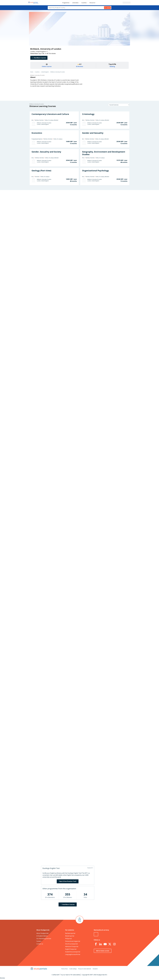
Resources (92, 2)
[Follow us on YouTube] (105, 944)
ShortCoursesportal (71, 944)
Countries (84, 2)
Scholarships (55, 208)
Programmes (65, 2)
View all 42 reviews (71, 762)
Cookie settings (73, 969)
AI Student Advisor (42, 936)
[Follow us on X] (110, 944)
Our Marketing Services (43, 938)
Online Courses (47, 66)
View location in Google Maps (77, 731)
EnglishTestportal (70, 949)
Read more (67, 596)
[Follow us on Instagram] (114, 944)
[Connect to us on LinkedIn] (100, 944)
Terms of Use (64, 969)
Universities (75, 2)
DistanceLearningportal (72, 941)
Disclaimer (95, 969)
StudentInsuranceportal (72, 952)
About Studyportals (42, 933)
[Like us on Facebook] (96, 944)
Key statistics (55, 200)
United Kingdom (45, 72)
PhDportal (68, 938)
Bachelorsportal (70, 933)
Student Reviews (54, 220)
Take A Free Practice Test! (67, 881)
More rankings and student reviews (76, 672)
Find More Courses (40, 58)
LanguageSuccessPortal (72, 954)
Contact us (39, 944)
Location (56, 216)
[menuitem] (67, 2)
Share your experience (100, 816)
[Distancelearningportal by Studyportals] (33, 2)
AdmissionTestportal (71, 946)
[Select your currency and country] (96, 934)
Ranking (112, 66)
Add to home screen (102, 951)
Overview (56, 196)
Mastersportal (69, 936)
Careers (56, 212)
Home (31, 72)
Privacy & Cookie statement (84, 969)
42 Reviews (79, 66)
